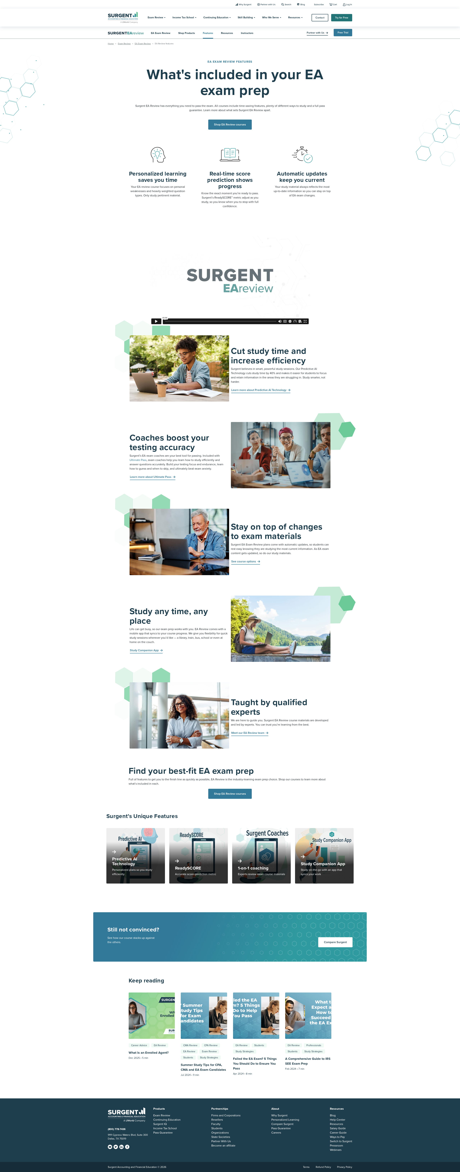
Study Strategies (209, 1057)
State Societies (220, 1137)
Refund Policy (323, 1167)
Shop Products (186, 33)
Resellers (217, 1120)
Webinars (335, 1150)
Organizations (220, 1132)
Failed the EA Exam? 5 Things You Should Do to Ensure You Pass (255, 1063)
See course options (243, 561)
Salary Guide (338, 1128)
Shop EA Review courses (230, 124)
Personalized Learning (285, 1120)
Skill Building (245, 17)
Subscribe (319, 4)
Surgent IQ (160, 1124)
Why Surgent (245, 4)
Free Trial (343, 32)
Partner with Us (268, 4)
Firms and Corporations (225, 1115)
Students (188, 1057)
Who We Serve (270, 17)
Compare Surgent (335, 942)
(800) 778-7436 (117, 1129)
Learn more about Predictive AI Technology (258, 390)
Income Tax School (183, 17)
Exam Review (155, 17)
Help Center (337, 1120)
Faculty (215, 1124)
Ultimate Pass (138, 460)
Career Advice (139, 1045)
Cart (335, 4)
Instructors (247, 33)
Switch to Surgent (341, 1141)
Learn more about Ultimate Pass (150, 477)
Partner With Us (221, 1141)
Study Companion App (144, 650)
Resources (294, 17)
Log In (349, 4)
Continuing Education (215, 17)
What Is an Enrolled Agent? (149, 1053)
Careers (276, 1132)
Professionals (313, 1045)
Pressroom (336, 1145)
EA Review (160, 1045)
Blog (302, 4)
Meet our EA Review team (247, 733)
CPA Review (210, 1045)
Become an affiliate (223, 1145)
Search (288, 4)
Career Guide (338, 1132)
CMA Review (190, 1045)
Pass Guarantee (163, 1132)
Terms (306, 1167)
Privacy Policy (344, 1167)
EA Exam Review (160, 33)
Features (208, 33)
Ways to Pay (337, 1137)
